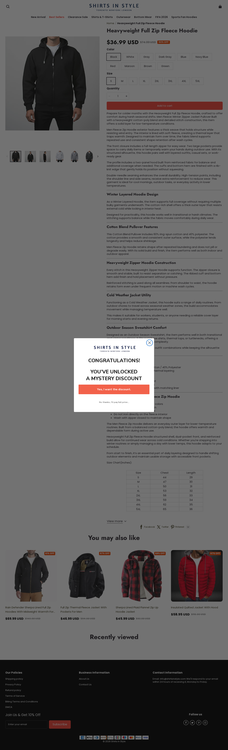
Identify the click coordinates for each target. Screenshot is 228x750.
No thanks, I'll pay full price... (114, 402)
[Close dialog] (149, 343)
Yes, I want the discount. (114, 389)
